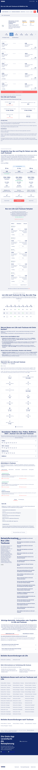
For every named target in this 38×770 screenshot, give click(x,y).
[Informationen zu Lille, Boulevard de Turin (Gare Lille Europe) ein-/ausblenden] (35, 645)
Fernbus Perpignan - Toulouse (6, 725)
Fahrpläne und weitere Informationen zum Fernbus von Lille (9, 671)
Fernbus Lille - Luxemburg (5, 659)
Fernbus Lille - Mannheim (17, 709)
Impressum (17, 766)
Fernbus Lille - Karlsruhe (29, 709)
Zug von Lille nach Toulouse (24, 669)
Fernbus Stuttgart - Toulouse (18, 689)
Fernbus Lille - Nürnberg (5, 707)
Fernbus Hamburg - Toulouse (30, 687)
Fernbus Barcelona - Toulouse (18, 687)
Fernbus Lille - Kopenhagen (6, 713)
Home (2, 730)
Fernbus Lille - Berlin (16, 698)
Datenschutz (33, 766)
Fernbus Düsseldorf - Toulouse (18, 691)
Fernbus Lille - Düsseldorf (30, 705)
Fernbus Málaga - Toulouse (30, 691)
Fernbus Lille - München (29, 698)
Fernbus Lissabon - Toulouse (30, 685)
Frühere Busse (15, 284)
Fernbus (5, 730)
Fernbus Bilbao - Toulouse (5, 698)
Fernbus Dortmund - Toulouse (30, 694)
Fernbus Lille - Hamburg (17, 702)
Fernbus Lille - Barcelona (5, 702)
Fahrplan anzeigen (10, 117)
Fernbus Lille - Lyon (4, 709)
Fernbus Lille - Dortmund (17, 707)
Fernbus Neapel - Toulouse (18, 694)
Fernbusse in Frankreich (13, 730)
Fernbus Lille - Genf (16, 711)
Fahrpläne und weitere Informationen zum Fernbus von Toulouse (27, 671)
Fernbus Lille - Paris (28, 700)
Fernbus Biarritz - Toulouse (6, 723)
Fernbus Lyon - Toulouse (29, 696)
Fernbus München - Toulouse (18, 683)
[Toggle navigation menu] (36, 1)
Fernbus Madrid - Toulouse (18, 685)
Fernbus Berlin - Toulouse (5, 683)
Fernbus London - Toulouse (6, 685)
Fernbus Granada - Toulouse (18, 696)
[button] (23, 12)
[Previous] (4, 306)
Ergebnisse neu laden (18, 219)
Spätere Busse (23, 284)
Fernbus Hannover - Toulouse (6, 696)
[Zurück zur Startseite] (3, 1)
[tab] (6, 37)
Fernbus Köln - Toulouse (5, 689)
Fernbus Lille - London (17, 700)
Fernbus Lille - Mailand (17, 705)
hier (29, 288)
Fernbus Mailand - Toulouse (30, 689)
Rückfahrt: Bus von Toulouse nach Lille (8, 669)
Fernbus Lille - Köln (16, 659)
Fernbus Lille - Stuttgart (5, 705)
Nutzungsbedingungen (25, 766)
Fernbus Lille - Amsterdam (6, 711)
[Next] (35, 34)
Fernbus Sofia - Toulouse (5, 694)
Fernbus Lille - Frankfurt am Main (7, 700)
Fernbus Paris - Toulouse (5, 687)
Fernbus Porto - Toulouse (5, 691)
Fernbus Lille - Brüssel (17, 713)
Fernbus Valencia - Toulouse (18, 723)
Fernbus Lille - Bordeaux (29, 711)
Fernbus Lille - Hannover (29, 707)
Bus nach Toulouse (22, 730)
